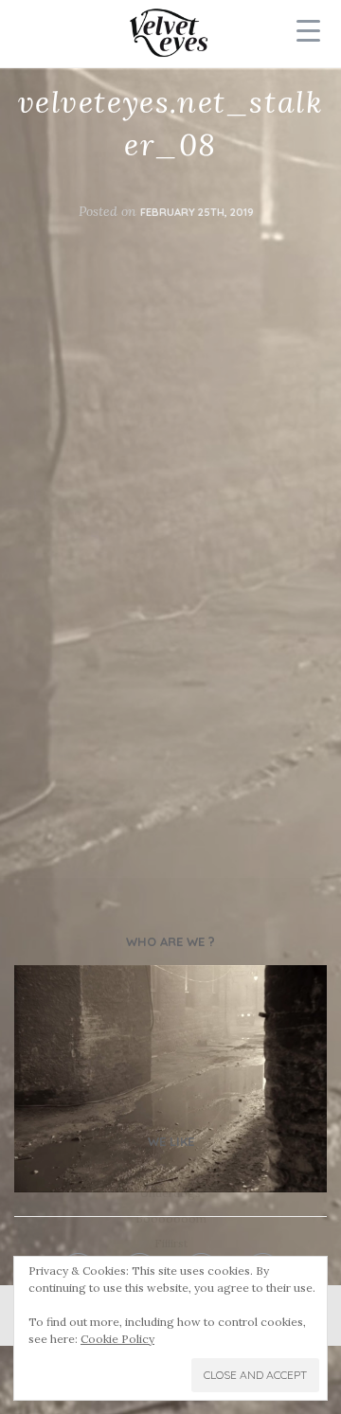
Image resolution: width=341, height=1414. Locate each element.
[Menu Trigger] (309, 30)
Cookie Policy (117, 1339)
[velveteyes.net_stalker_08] (170, 1079)
